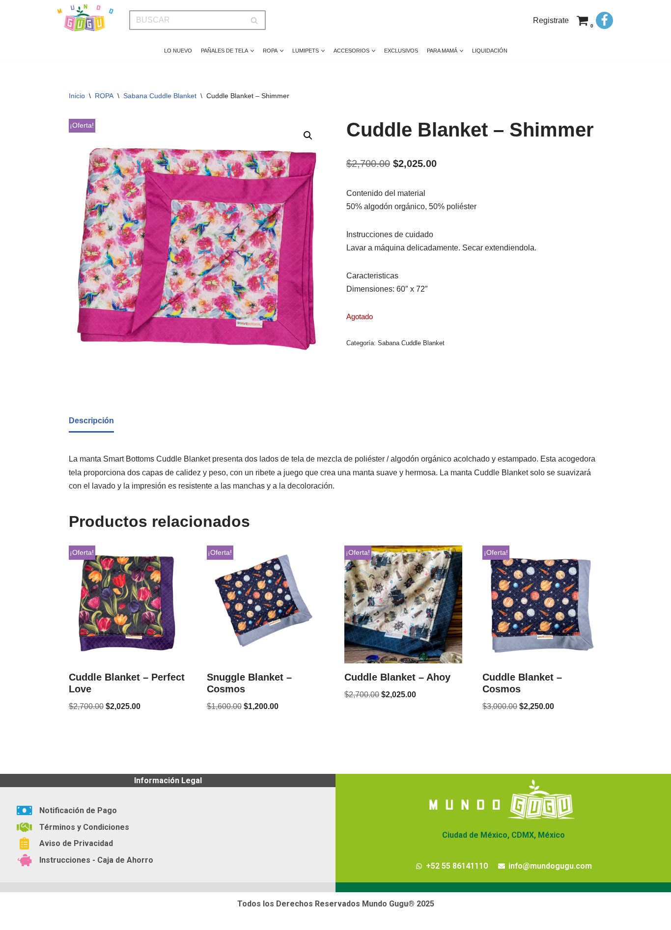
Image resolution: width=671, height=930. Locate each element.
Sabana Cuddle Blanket (159, 96)
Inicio (77, 96)
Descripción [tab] (91, 420)
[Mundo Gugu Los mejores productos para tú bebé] (85, 18)
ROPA (104, 96)
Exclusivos (401, 51)
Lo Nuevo (178, 51)
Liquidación (489, 51)
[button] (252, 51)
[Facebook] (604, 20)
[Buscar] (255, 20)
